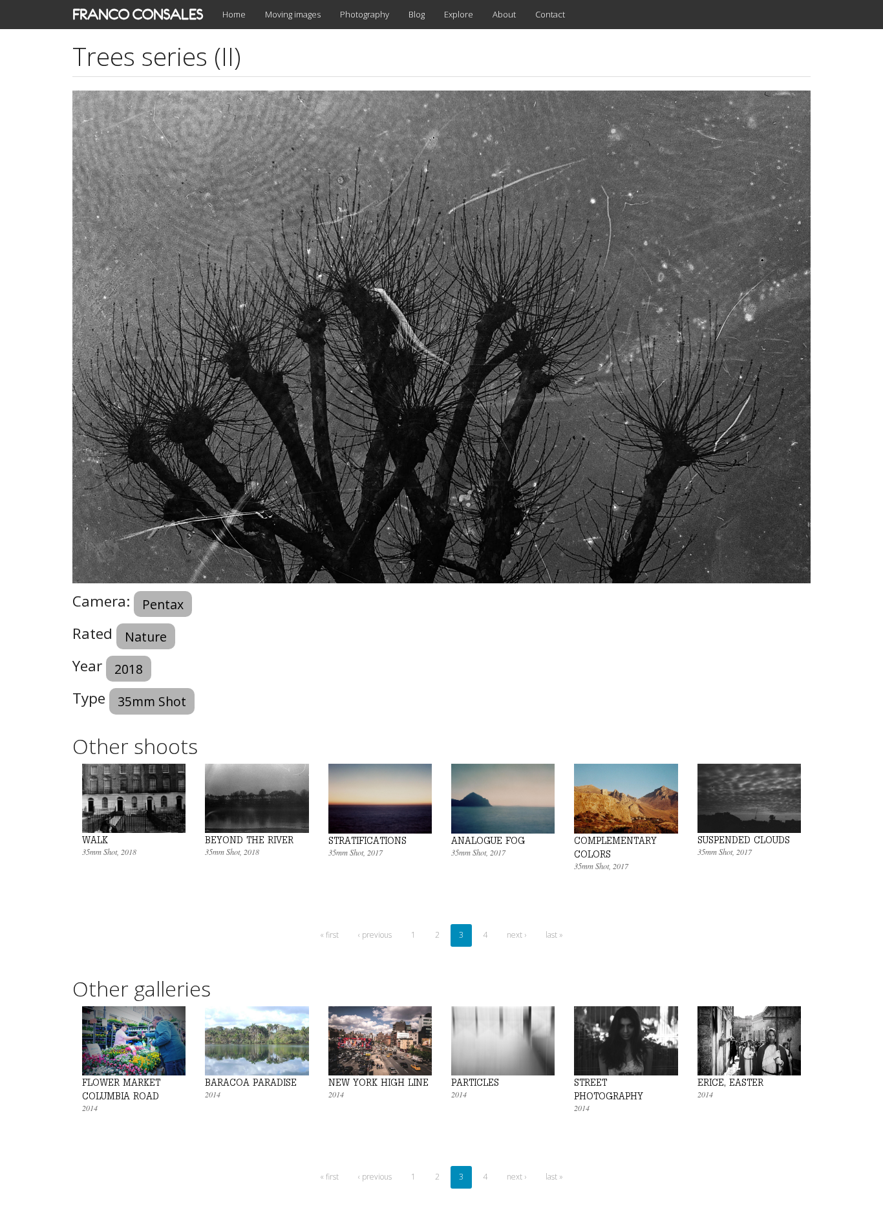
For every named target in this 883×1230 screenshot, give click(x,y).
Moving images (293, 14)
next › (516, 934)
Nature (146, 636)
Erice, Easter (730, 1082)
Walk (95, 839)
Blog (417, 14)
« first (329, 934)
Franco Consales (137, 14)
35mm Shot (152, 701)
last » (554, 934)
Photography (364, 14)
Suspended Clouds (743, 839)
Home (234, 14)
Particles (475, 1082)
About (504, 14)
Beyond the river (249, 839)
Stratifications (367, 840)
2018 (128, 669)
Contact (550, 14)
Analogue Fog (488, 840)
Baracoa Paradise (251, 1082)
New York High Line (378, 1082)
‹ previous (375, 934)
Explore (458, 14)
